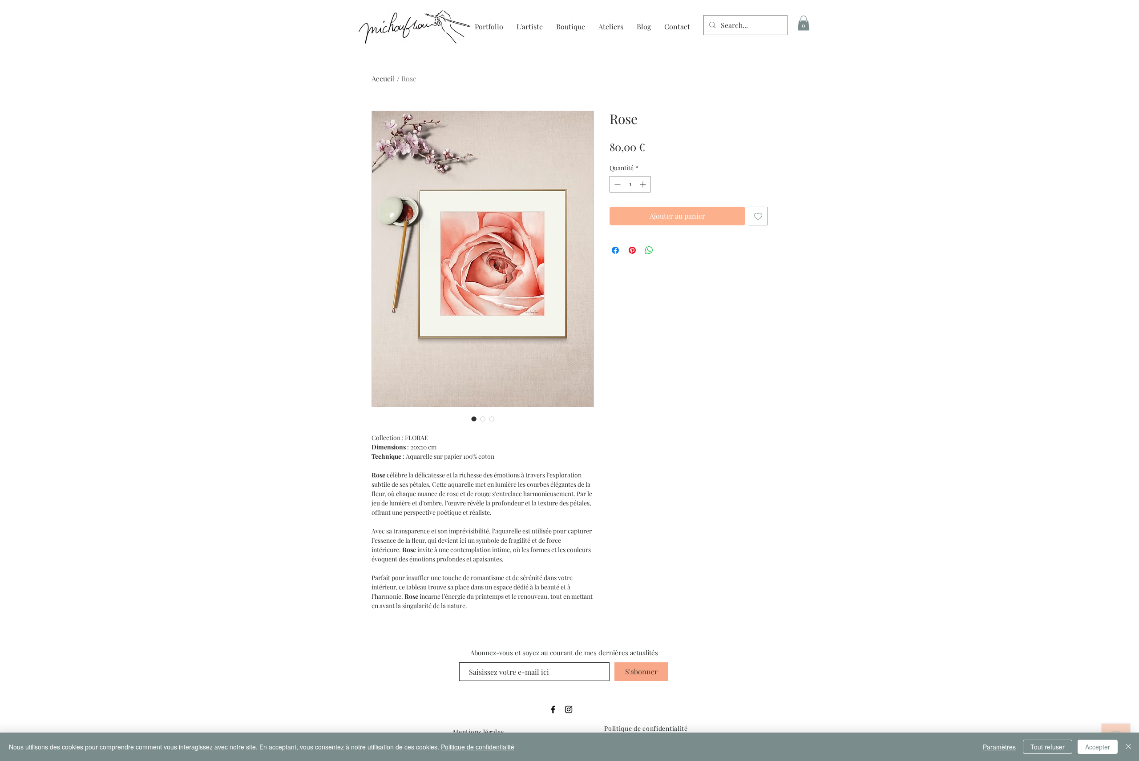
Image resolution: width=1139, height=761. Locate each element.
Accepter (1097, 746)
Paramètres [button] (999, 746)
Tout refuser (1047, 746)
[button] (803, 23)
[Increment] (643, 184)
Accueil (383, 78)
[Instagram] (569, 709)
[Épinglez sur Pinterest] (632, 250)
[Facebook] (553, 709)
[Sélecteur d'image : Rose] (473, 418)
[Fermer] (1128, 747)
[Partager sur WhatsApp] (649, 250)
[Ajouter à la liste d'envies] (758, 216)
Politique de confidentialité (477, 746)
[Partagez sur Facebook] (615, 250)
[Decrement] (616, 184)
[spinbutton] (630, 184)
